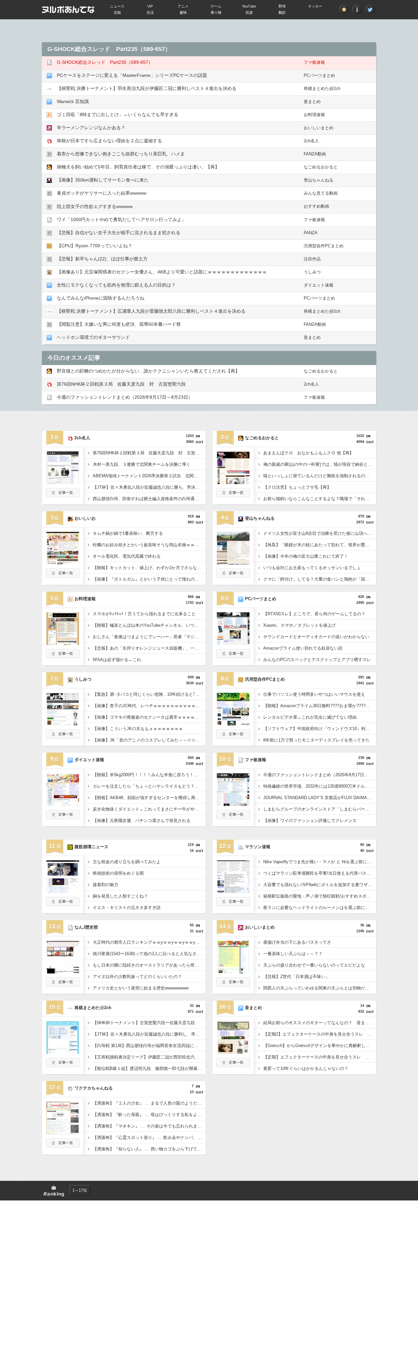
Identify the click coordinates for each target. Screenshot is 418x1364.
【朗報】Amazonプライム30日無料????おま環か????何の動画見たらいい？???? (319, 705)
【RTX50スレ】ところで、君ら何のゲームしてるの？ (314, 613)
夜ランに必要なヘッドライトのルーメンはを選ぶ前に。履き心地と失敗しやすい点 (319, 907)
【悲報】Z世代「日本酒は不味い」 (296, 976)
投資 (249, 12)
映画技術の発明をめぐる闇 (118, 873)
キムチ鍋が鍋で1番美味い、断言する (128, 533)
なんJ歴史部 (86, 927)
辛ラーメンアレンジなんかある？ (91, 127)
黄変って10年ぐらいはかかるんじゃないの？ (305, 1068)
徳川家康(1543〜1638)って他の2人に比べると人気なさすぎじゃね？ (149, 953)
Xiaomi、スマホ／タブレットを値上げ (299, 625)
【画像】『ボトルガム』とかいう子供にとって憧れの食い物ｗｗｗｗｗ (149, 579)
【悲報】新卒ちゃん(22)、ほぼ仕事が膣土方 (102, 258)
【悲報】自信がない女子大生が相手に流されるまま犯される (118, 232)
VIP (150, 6)
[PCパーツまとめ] (233, 643)
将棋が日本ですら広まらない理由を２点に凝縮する (109, 140)
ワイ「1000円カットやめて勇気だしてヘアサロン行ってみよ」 (121, 219)
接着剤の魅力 (105, 884)
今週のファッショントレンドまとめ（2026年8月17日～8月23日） (125, 397)
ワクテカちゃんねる (93, 1088)
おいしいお (85, 518)
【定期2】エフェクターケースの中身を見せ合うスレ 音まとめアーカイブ (319, 1034)
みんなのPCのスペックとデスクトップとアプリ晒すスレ (317, 659)
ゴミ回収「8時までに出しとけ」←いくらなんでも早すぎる (117, 114)
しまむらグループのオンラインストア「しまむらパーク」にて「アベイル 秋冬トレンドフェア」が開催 (319, 809)
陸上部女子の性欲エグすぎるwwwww (95, 206)
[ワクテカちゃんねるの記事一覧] (62, 1145)
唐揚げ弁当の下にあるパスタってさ (297, 942)
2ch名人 (311, 140)
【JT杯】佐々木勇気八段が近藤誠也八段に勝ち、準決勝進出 (149, 487)
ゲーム (216, 6)
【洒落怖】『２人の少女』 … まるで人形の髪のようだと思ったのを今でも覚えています (149, 1103)
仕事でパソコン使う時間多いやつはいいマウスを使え (314, 694)
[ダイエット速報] (62, 804)
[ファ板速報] (233, 804)
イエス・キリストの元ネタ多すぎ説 (127, 907)
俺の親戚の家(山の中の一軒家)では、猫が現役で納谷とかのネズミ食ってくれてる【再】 (319, 464)
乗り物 (216, 12)
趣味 (183, 12)
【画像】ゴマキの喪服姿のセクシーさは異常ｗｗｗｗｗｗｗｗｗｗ (149, 717)
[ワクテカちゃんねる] (62, 1132)
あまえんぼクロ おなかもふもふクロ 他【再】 (308, 452)
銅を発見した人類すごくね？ (120, 896)
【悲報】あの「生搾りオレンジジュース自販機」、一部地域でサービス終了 (149, 648)
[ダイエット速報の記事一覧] (62, 817)
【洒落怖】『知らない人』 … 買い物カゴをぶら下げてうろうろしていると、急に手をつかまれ (149, 1148)
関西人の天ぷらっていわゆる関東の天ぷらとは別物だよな (318, 988)
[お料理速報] (62, 643)
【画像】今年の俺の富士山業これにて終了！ (305, 556)
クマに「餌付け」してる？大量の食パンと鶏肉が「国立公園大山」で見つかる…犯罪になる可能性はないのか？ (319, 579)
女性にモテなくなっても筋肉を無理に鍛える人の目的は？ (116, 285)
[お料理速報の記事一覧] (62, 656)
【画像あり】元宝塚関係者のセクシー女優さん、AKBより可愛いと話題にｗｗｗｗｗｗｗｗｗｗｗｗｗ (162, 271)
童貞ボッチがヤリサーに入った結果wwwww (101, 193)
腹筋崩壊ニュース (91, 847)
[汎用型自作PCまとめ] (233, 723)
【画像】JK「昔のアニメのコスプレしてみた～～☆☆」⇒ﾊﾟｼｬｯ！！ (149, 740)
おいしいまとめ (318, 127)
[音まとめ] (233, 1052)
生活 (150, 12)
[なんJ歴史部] (62, 971)
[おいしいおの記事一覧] (62, 575)
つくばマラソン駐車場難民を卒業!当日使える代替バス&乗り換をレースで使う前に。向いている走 (319, 873)
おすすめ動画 (316, 206)
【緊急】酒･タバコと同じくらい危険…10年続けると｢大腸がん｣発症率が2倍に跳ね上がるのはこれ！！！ (149, 694)
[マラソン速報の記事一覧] (233, 904)
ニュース (117, 6)
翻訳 (282, 12)
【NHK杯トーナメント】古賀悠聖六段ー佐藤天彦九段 (144, 1022)
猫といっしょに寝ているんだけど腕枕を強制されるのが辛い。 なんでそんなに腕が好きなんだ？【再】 (319, 475)
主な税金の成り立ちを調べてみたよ (127, 861)
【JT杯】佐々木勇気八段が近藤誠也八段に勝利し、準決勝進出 (149, 1034)
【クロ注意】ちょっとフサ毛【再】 (297, 487)
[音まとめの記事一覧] (233, 1065)
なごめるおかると (321, 167)
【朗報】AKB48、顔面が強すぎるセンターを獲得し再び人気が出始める (149, 797)
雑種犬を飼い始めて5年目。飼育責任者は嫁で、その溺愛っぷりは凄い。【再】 (138, 166)
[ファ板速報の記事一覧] (233, 817)
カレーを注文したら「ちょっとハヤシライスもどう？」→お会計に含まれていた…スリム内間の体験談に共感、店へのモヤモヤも (149, 786)
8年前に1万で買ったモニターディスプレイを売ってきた (316, 740)
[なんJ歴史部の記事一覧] (62, 984)
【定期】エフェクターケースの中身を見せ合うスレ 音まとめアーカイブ (319, 1057)
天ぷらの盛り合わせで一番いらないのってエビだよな (314, 965)
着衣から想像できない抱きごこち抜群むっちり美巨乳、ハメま (121, 153)
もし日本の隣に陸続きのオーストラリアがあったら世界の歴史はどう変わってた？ (149, 965)
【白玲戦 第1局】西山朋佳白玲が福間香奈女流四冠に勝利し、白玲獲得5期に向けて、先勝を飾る (149, 1045)
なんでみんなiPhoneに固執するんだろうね (100, 298)
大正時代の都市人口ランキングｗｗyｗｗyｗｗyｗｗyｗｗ (148, 942)
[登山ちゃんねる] (233, 562)
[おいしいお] (62, 562)
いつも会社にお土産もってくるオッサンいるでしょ (312, 567)
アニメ (183, 6)
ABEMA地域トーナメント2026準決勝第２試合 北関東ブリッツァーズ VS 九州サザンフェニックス (149, 475)
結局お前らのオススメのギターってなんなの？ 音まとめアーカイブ (319, 1022)
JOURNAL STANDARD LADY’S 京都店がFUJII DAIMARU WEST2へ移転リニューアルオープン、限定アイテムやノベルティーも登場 (319, 797)
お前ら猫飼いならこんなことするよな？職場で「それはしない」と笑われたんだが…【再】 (319, 498)
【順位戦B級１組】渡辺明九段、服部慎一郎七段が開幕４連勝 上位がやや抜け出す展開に (149, 1068)
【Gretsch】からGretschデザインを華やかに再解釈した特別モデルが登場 (319, 1045)
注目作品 (312, 258)
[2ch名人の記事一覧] (62, 495)
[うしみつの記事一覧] (62, 736)
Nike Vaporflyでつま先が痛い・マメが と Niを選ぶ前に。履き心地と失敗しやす (319, 861)
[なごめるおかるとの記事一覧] (233, 495)
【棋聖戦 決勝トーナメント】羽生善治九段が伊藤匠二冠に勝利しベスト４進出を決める (146, 88)
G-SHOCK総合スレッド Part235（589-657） (105, 62)
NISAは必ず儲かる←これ (117, 659)
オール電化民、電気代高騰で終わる (127, 556)
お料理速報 (314, 114)
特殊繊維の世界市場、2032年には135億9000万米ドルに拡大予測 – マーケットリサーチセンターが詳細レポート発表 (319, 786)
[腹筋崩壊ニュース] (62, 891)
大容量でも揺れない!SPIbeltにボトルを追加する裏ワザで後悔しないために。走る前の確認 (319, 884)
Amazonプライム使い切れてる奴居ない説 (303, 648)
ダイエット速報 (318, 285)
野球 (282, 6)
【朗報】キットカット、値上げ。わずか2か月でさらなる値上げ (149, 567)
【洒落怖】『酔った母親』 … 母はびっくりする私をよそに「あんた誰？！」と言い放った (149, 1114)
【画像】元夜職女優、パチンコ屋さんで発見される (141, 820)
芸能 (117, 12)
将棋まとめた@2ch (322, 88)
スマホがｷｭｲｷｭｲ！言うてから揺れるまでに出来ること (144, 613)
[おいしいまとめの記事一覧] (233, 984)
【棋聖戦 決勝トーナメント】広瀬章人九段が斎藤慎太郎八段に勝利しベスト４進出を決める (151, 311)
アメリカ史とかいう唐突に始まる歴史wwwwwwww (140, 988)
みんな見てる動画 (321, 193)
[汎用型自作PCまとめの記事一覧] (233, 736)
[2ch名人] (62, 482)
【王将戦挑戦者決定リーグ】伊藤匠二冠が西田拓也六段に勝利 (149, 1057)
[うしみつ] (62, 723)
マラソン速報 (257, 847)
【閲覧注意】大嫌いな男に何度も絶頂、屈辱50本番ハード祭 (119, 324)
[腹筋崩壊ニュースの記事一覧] (62, 904)
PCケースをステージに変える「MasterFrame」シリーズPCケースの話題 (132, 75)
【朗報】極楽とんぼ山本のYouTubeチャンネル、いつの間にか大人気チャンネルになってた (149, 625)
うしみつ (312, 272)
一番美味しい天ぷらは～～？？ (293, 953)
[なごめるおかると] (233, 482)
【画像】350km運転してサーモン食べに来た (103, 180)
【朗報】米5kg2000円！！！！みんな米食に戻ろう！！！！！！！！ (149, 774)
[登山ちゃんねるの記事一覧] (233, 575)
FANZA (310, 232)
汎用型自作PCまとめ (324, 245)
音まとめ (312, 101)
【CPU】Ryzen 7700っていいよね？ (94, 245)
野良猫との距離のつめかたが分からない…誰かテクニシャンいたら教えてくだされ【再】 (148, 371)
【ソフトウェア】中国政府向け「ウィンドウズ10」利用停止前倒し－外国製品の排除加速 (319, 728)
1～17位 (79, 1190)
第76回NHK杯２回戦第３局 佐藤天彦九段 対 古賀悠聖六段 (121, 384)
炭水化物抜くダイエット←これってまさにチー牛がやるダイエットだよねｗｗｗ (149, 809)
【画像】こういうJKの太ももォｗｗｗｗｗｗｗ (138, 728)
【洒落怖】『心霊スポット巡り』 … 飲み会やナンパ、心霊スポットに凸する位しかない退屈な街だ (149, 1137)
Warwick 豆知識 (73, 101)
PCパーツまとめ (319, 75)
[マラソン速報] (233, 891)
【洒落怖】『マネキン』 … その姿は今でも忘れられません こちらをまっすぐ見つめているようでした (149, 1126)
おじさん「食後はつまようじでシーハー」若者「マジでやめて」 (149, 636)
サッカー (315, 6)
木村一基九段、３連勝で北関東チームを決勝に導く (141, 464)
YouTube (249, 6)
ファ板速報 (314, 62)
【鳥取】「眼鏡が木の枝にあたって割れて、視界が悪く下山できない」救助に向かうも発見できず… (319, 544)
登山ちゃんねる (318, 180)
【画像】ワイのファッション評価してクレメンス (310, 820)
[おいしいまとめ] (233, 971)
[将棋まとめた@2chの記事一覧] (62, 1065)
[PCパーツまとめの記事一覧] (233, 656)
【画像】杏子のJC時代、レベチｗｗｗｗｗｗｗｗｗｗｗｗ (148, 705)
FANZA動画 (315, 153)
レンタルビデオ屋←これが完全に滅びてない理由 (310, 717)
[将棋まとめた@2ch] (62, 1052)
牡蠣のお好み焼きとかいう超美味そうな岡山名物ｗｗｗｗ (148, 544)
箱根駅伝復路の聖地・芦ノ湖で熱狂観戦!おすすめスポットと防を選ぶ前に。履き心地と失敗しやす (319, 896)
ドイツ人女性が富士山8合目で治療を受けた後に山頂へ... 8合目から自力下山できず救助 (319, 533)
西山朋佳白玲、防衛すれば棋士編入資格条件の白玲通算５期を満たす (149, 498)
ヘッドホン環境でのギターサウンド (93, 337)
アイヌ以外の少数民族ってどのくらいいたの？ (137, 976)
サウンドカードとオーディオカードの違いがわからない (316, 636)
